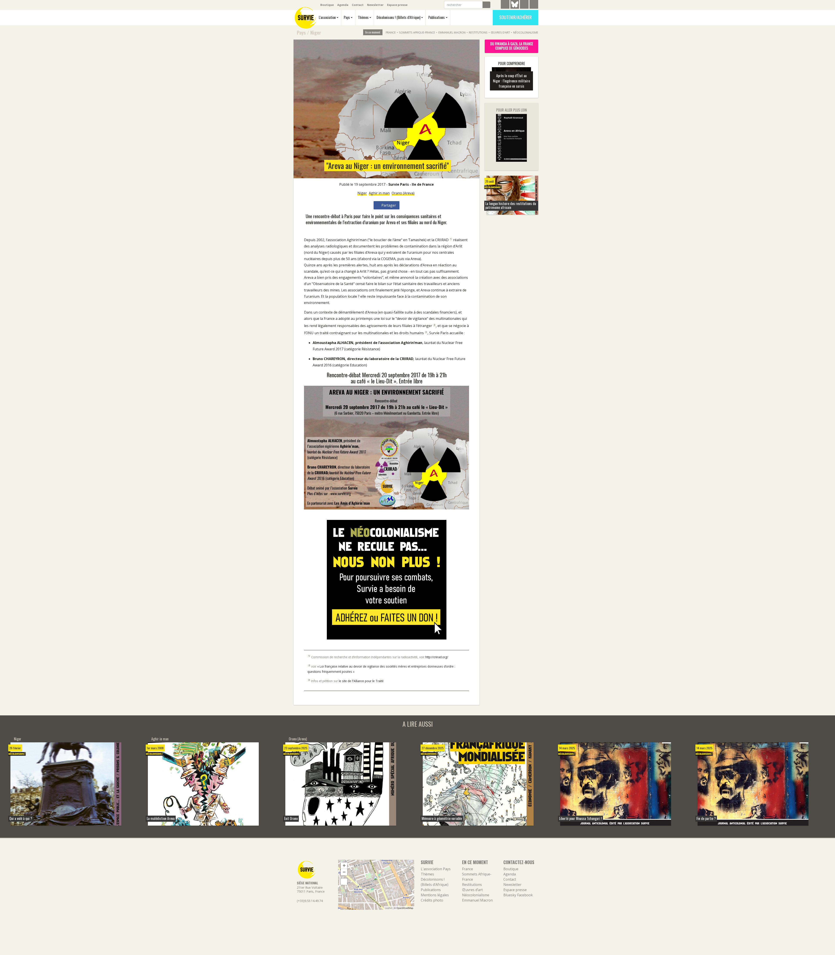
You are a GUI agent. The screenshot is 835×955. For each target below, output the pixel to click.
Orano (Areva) (403, 193)
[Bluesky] (514, 8)
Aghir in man (379, 193)
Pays (347, 17)
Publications (436, 17)
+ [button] (344, 865)
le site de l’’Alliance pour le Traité (361, 681)
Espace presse (397, 5)
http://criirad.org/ (436, 657)
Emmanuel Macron (452, 32)
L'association (327, 17)
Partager (388, 205)
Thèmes (363, 17)
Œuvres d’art (500, 32)
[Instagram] (533, 5)
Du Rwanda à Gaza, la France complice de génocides (511, 46)
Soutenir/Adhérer (515, 17)
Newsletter (375, 5)
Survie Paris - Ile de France (411, 184)
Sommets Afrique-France (417, 32)
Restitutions (478, 32)
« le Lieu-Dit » (381, 381)
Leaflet (388, 908)
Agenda (342, 5)
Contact (358, 5)
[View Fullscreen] (344, 881)
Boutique (327, 5)
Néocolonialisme (525, 32)
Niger (315, 32)
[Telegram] (505, 5)
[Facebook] (524, 5)
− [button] (344, 872)
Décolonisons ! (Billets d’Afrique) (398, 17)
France (391, 32)
